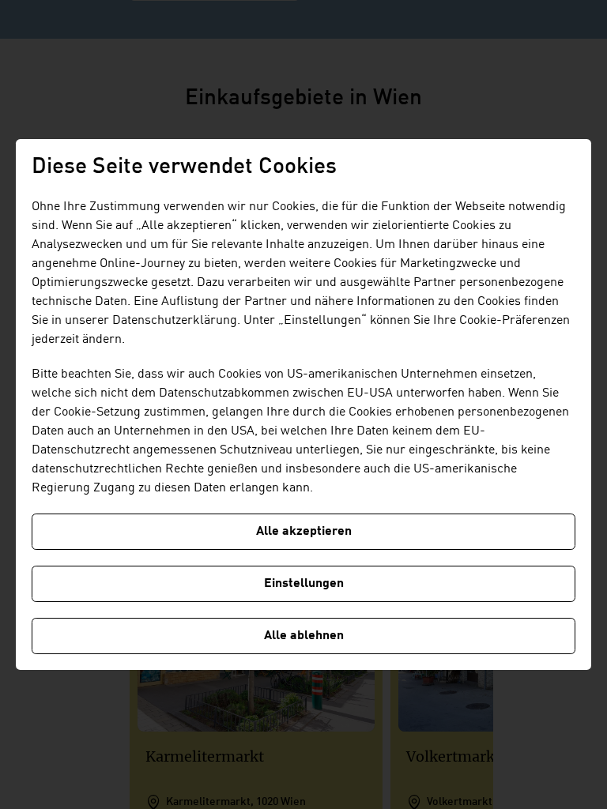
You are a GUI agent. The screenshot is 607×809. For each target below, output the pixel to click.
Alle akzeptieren (304, 531)
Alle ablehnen (304, 636)
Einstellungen (304, 584)
